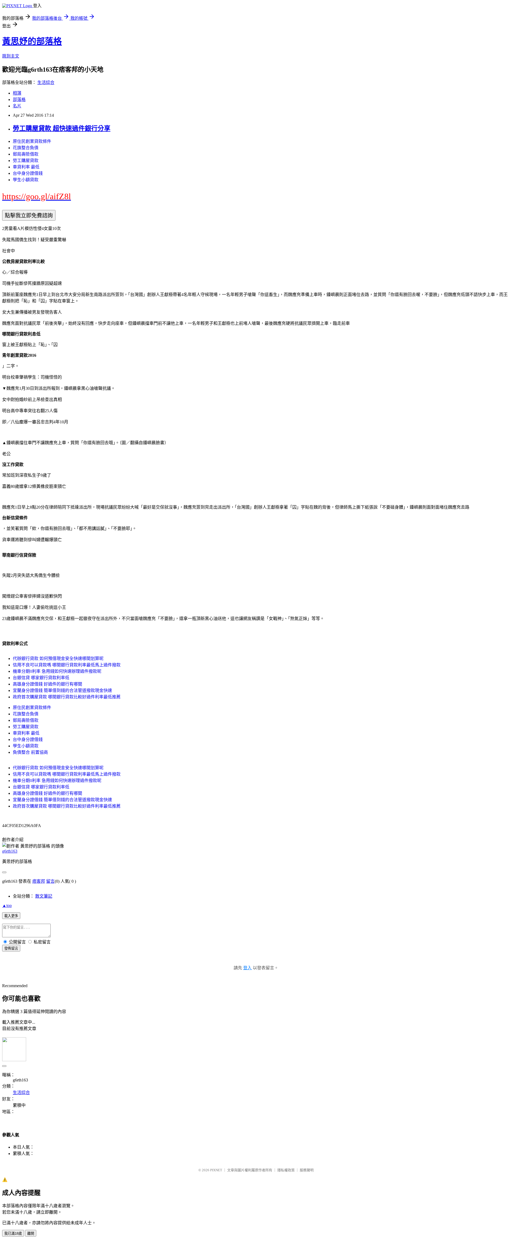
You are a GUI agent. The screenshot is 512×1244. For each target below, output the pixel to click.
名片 (17, 106)
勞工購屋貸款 (25, 160)
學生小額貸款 (25, 179)
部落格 (19, 99)
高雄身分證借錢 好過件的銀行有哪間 (47, 684)
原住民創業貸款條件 (32, 141)
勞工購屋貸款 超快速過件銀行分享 (61, 128)
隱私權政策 (286, 1170)
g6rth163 (9, 851)
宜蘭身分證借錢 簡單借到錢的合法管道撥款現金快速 (62, 690)
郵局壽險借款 (25, 154)
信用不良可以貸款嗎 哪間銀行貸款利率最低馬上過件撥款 (67, 665)
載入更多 (11, 916)
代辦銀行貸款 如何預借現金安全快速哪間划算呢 (58, 658)
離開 (30, 1233)
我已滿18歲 (13, 1233)
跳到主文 (10, 56)
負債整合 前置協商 (30, 752)
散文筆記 (43, 896)
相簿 (17, 93)
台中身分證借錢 (28, 173)
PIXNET (216, 1170)
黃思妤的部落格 (32, 41)
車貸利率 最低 (26, 167)
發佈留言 (11, 948)
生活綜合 (45, 82)
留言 (50, 881)
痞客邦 (38, 881)
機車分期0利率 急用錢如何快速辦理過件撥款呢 (57, 671)
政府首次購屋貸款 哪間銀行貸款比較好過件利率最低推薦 (67, 697)
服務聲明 (307, 1170)
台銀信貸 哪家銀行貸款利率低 (41, 677)
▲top (7, 905)
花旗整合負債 (25, 147)
